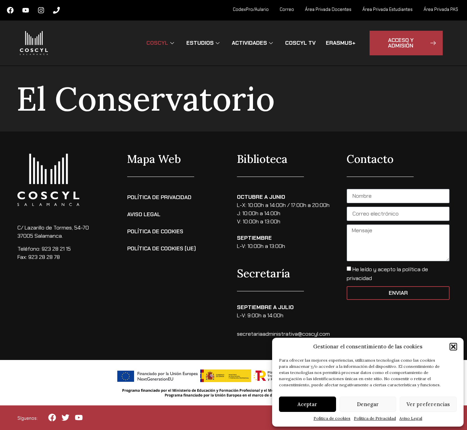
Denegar (368, 404)
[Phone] (56, 10)
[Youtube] (25, 10)
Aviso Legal (410, 418)
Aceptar (307, 404)
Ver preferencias (428, 404)
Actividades (249, 42)
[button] (453, 346)
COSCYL (157, 42)
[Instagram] (41, 10)
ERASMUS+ (341, 42)
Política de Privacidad (375, 418)
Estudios (200, 42)
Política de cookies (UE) (161, 248)
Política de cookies (331, 418)
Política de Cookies (155, 231)
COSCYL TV (300, 42)
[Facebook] (10, 10)
